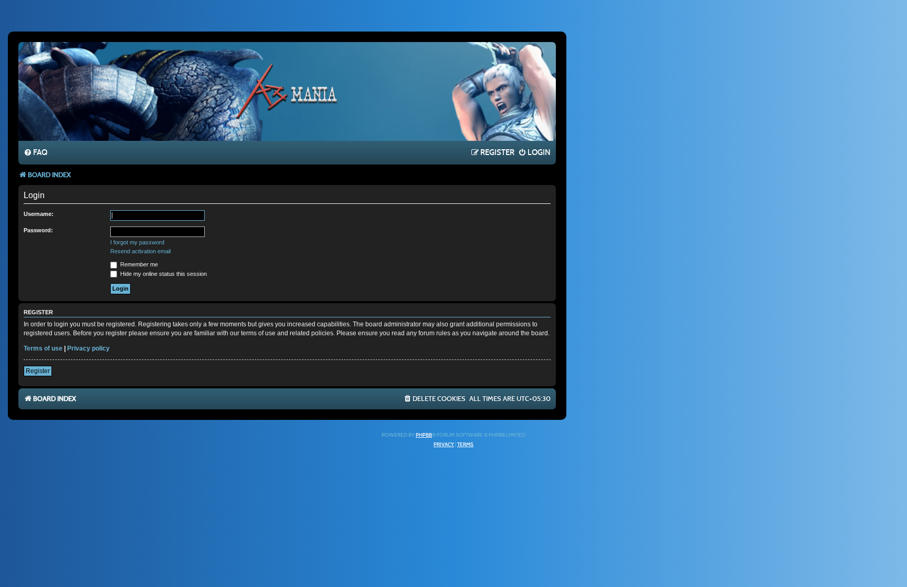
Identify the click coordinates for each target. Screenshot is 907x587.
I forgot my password (137, 242)
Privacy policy (88, 348)
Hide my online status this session (163, 274)
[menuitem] (35, 153)
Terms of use (43, 348)
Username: (39, 214)
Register (38, 371)
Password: (38, 230)
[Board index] (287, 91)
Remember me (138, 264)
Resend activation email (140, 251)
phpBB (424, 435)
